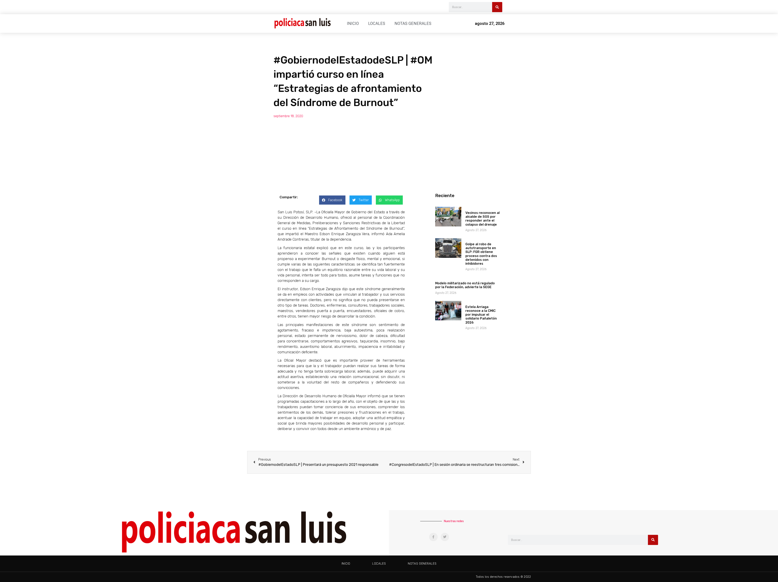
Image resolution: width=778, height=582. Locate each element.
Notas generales (412, 23)
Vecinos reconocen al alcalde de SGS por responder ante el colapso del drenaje (482, 218)
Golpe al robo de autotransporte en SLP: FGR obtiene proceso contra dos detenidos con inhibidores (481, 254)
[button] (332, 200)
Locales (376, 23)
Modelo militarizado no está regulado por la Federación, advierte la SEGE (465, 285)
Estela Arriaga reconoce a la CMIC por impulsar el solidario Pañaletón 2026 (481, 314)
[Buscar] (497, 7)
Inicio (353, 23)
